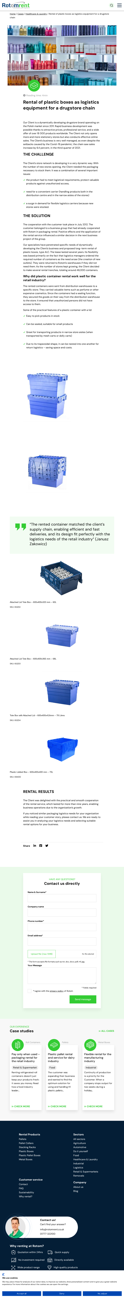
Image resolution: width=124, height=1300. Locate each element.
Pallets (22, 1139)
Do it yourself (80, 1151)
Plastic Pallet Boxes (29, 1155)
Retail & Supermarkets (85, 1171)
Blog (75, 1191)
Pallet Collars (26, 1143)
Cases (21, 14)
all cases (107, 1031)
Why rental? (25, 1196)
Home (13, 14)
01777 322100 (47, 1233)
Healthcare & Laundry (36, 14)
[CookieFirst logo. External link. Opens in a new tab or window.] (3, 1274)
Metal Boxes (25, 1159)
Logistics (78, 1167)
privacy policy (57, 991)
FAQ (21, 1188)
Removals (78, 1175)
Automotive (79, 1147)
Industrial (78, 1163)
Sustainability (26, 1192)
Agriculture (79, 1143)
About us (78, 1187)
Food (76, 1155)
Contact (23, 1184)
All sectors (79, 1139)
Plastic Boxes (26, 1151)
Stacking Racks (27, 1147)
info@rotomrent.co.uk (52, 1229)
